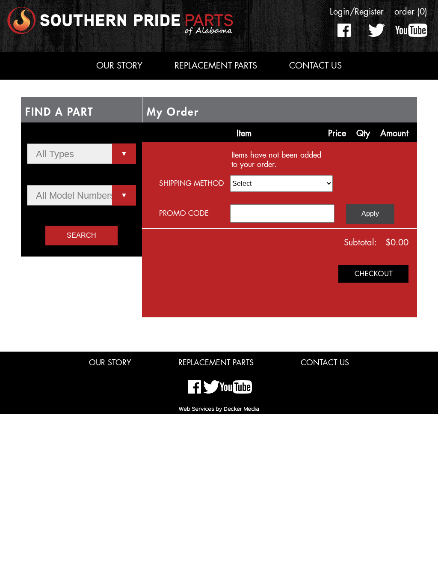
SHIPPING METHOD (191, 183)
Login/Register (357, 11)
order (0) (410, 11)
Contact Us (315, 65)
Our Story (119, 65)
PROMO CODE (184, 213)
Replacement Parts (216, 65)
